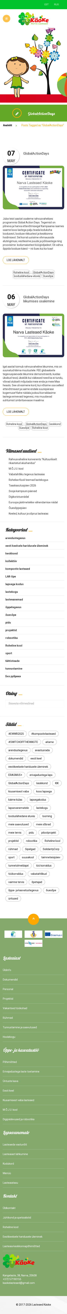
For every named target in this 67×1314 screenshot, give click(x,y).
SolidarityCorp (51, 849)
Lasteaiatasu (10, 1182)
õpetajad (37, 882)
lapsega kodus (14, 584)
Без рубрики (13, 676)
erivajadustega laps (41, 774)
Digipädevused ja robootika (18, 1119)
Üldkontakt (9, 1208)
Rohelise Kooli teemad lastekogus (28, 479)
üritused (13, 898)
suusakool (28, 857)
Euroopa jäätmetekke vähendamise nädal (33, 502)
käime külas (15, 799)
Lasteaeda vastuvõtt (15, 1144)
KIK (57, 783)
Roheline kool (21, 272)
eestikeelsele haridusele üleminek (28, 766)
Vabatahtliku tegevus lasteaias (27, 474)
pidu (8, 622)
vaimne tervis (16, 882)
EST (46, 4)
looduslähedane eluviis (27, 276)
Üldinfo (7, 970)
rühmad (13, 849)
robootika (11, 637)
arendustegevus (15, 538)
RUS (56, 4)
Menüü (7, 1173)
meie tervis (14, 832)
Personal (8, 989)
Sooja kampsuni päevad (23, 491)
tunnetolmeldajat (18, 865)
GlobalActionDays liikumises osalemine (39, 299)
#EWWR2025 (16, 733)
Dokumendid (10, 979)
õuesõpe (48, 276)
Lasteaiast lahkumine (15, 1154)
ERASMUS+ (15, 774)
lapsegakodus (38, 799)
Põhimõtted (10, 1061)
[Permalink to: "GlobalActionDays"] (33, 187)
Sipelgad (30, 849)
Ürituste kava (10, 1081)
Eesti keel (8, 1090)
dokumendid (15, 758)
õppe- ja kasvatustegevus (23, 890)
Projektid (8, 998)
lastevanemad (14, 599)
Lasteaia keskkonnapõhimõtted (21, 1246)
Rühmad (8, 1017)
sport (8, 653)
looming (47, 816)
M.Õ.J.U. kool (16, 468)
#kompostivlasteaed (43, 733)
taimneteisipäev (50, 857)
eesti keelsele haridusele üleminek (26, 545)
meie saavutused (18, 824)
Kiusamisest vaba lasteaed (18, 1100)
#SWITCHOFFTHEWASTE (23, 742)
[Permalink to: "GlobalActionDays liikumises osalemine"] (33, 335)
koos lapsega (44, 791)
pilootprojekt (48, 832)
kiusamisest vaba (18, 791)
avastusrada (42, 750)
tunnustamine (13, 668)
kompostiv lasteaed (17, 568)
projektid (11, 630)
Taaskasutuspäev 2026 (22, 485)
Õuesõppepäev (18, 507)
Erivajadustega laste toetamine (21, 1071)
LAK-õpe (10, 576)
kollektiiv (11, 561)
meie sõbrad (43, 824)
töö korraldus (44, 865)
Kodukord (8, 1163)
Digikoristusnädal (19, 496)
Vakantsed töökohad (15, 1008)
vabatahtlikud (39, 873)
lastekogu (11, 591)
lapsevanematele (18, 807)
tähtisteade (12, 660)
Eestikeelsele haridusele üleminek (22, 1236)
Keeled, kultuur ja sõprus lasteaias (28, 513)
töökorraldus (15, 873)
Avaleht (7, 125)
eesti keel (36, 758)
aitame (49, 742)
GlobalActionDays (36, 153)
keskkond (55, 424)
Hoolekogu (9, 1036)
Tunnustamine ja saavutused (20, 1027)
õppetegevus (13, 607)
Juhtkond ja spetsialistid (17, 1217)
